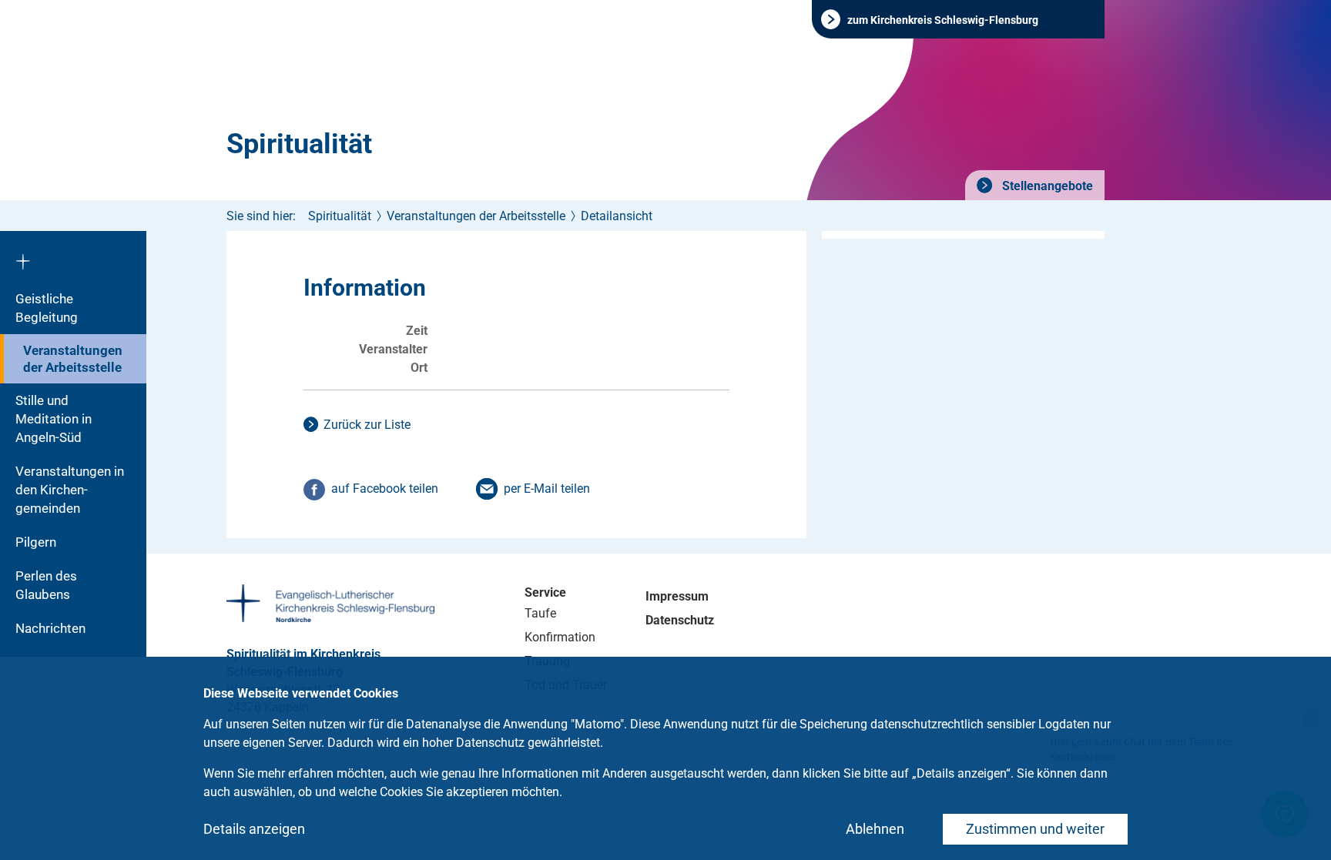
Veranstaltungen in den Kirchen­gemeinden (69, 489)
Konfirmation (560, 637)
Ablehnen (875, 829)
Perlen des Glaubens (46, 585)
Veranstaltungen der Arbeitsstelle (72, 359)
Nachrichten (50, 628)
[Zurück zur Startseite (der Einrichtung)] (73, 256)
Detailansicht (616, 216)
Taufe (540, 613)
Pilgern (35, 542)
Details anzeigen (254, 829)
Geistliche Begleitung (46, 308)
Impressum (677, 596)
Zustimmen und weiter (1035, 829)
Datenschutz (679, 620)
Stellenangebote (1046, 186)
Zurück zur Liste (367, 424)
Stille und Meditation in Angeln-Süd (53, 419)
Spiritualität (299, 144)
